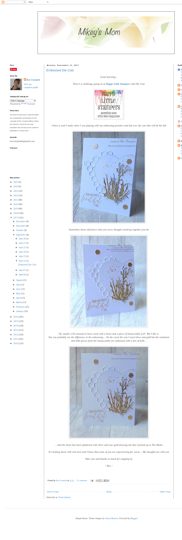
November (21, 226)
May (18, 293)
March (19, 302)
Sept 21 (22, 247)
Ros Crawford (61, 480)
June (18, 289)
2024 (15, 186)
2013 (15, 330)
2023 (15, 191)
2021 (15, 200)
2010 (15, 343)
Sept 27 (22, 243)
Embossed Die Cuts (60, 70)
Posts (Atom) (64, 497)
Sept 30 (22, 238)
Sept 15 (22, 256)
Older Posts (165, 492)
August (19, 280)
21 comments (82, 480)
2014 (15, 325)
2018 (15, 213)
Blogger (133, 518)
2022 (15, 195)
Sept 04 (22, 274)
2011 (15, 339)
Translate (31, 104)
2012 (15, 334)
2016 (15, 317)
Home (109, 492)
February (20, 307)
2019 (15, 208)
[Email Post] (92, 480)
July (18, 284)
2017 (15, 217)
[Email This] (97, 480)
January (20, 311)
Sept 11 (22, 261)
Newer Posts (52, 492)
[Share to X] (102, 480)
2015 (15, 321)
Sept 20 (22, 252)
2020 (15, 204)
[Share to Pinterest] (107, 480)
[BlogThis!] (99, 480)
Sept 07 (22, 270)
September (21, 235)
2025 (15, 182)
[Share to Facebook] (105, 480)
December (21, 221)
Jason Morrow (111, 518)
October (20, 230)
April (18, 298)
